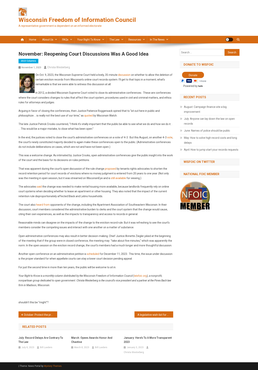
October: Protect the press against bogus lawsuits (40, 314)
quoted (88, 115)
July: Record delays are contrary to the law (41, 339)
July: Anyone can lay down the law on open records (209, 121)
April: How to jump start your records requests (211, 149)
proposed (110, 168)
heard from (43, 204)
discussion (124, 74)
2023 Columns (28, 61)
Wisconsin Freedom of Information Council (77, 19)
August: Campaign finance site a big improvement (205, 109)
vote (169, 137)
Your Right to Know (88, 39)
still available (118, 178)
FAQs (65, 39)
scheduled (93, 253)
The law (114, 39)
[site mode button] (229, 39)
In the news (157, 39)
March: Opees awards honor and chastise (91, 339)
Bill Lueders (46, 347)
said (39, 186)
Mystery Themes (53, 366)
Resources (134, 39)
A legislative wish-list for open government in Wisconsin (155, 314)
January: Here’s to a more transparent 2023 (148, 339)
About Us (47, 39)
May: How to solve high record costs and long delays (210, 140)
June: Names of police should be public (207, 130)
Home (32, 39)
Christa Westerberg (58, 67)
